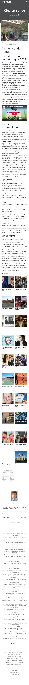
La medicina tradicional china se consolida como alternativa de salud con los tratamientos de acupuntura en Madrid (14, 611)
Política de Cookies (14, 672)
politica (5, 42)
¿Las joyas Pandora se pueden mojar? (14, 597)
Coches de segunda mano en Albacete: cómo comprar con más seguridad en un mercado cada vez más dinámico (14, 586)
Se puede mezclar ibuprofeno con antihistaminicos (15, 652)
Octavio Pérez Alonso (7, 44)
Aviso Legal (14, 670)
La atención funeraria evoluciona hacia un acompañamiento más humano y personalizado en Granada (14, 616)
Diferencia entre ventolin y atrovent (14, 660)
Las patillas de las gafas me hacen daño (14, 648)
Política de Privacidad (14, 674)
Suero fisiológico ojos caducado (14, 656)
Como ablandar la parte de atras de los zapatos (14, 658)
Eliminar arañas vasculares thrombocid (14, 662)
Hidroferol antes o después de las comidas (14, 650)
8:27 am (16, 44)
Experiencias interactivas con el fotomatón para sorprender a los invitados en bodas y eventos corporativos (14, 542)
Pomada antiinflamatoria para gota (14, 664)
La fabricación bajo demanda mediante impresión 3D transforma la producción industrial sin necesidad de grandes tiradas (14, 576)
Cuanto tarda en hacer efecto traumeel (14, 646)
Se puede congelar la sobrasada (15, 654)
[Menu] (27, 2)
